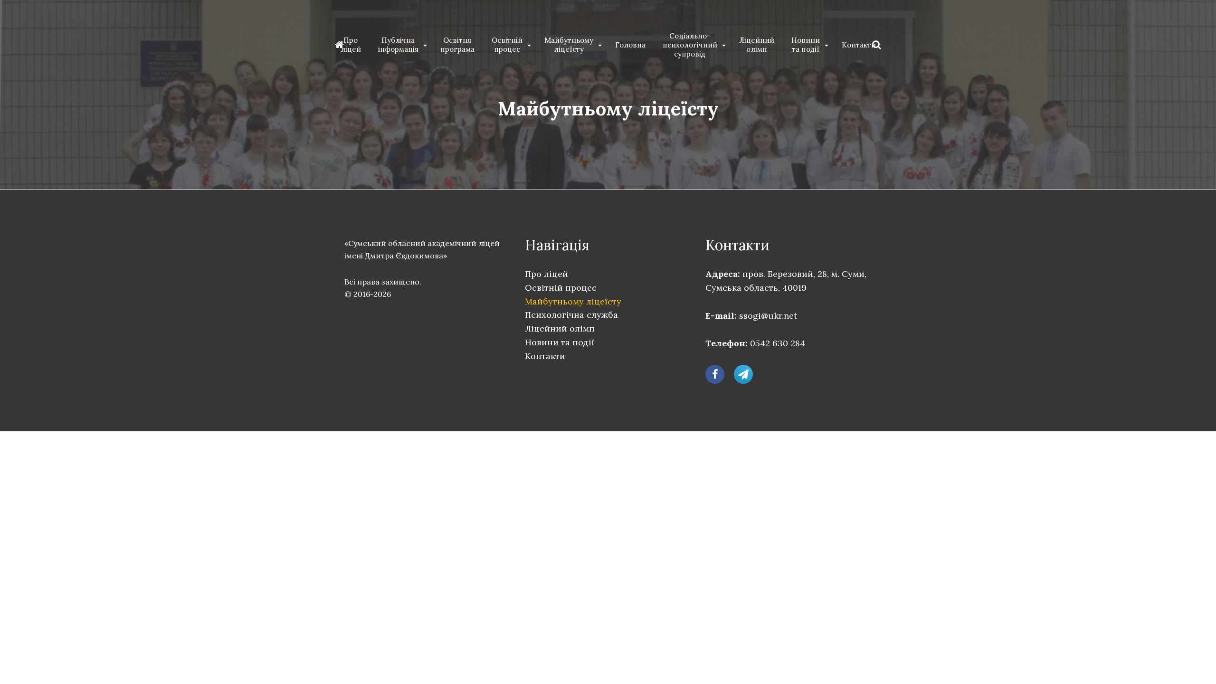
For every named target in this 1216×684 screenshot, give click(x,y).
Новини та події (805, 45)
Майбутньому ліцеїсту (568, 45)
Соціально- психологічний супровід (690, 44)
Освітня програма (457, 45)
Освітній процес (507, 45)
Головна (630, 44)
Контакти (859, 44)
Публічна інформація (398, 45)
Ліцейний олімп (756, 45)
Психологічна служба (571, 314)
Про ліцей (351, 45)
